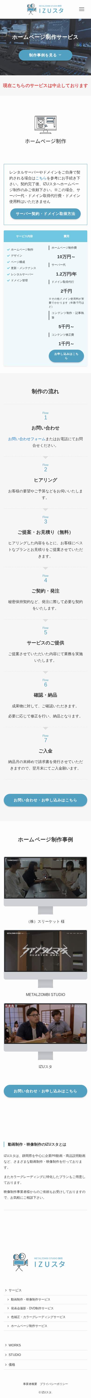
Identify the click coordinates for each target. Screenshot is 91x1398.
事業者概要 (30, 1383)
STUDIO (15, 1355)
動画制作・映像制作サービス (30, 1299)
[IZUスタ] (45, 9)
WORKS (15, 1345)
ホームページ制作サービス (29, 1326)
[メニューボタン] (81, 9)
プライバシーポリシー (54, 1383)
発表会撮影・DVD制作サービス (32, 1308)
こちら (41, 178)
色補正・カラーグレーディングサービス (38, 1317)
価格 (12, 1364)
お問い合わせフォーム (27, 439)
